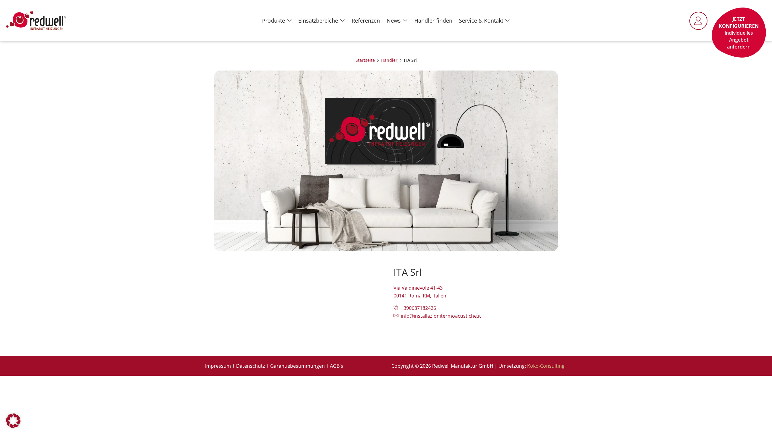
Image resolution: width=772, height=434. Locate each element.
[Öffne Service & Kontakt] (507, 20)
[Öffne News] (405, 20)
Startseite (365, 60)
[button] (13, 420)
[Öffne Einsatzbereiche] (342, 20)
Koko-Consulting (546, 366)
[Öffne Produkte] (289, 20)
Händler (389, 60)
